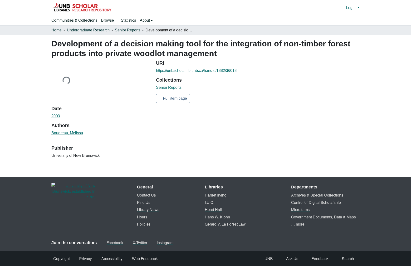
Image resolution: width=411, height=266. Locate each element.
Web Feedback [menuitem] (145, 258)
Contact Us (146, 195)
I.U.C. (209, 202)
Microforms (300, 209)
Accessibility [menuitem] (111, 258)
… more (297, 224)
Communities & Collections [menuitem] (74, 20)
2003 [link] (55, 116)
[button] (82, 8)
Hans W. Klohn (217, 217)
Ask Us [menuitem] (292, 258)
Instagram (165, 242)
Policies (144, 224)
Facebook (115, 242)
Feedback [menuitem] (320, 258)
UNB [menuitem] (268, 258)
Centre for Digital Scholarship (316, 202)
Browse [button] (107, 20)
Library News (148, 209)
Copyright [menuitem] (61, 258)
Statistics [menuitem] (128, 20)
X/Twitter (140, 242)
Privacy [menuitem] (85, 258)
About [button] (145, 20)
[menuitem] (109, 20)
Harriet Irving (215, 195)
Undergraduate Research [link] (88, 30)
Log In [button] (351, 8)
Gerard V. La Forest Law (225, 224)
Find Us (143, 202)
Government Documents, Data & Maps (323, 217)
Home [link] (56, 30)
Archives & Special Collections (317, 195)
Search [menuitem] (348, 258)
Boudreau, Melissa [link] (67, 133)
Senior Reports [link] (127, 30)
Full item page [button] (174, 98)
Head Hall (213, 209)
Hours (142, 217)
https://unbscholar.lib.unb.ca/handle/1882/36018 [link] (196, 71)
